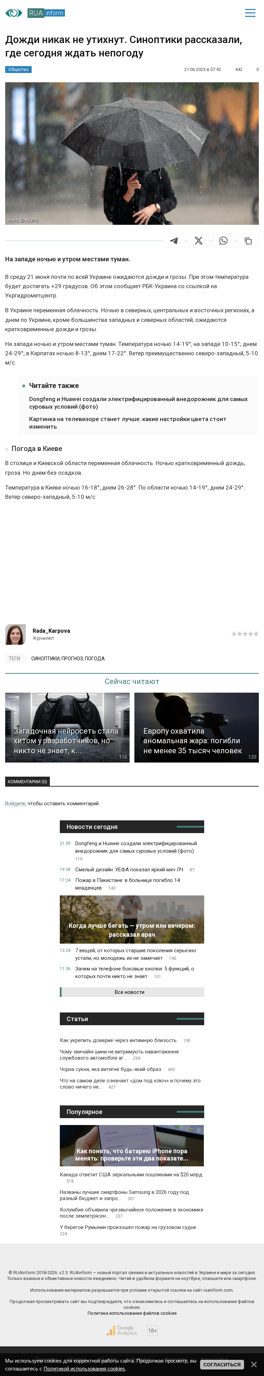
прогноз (72, 658)
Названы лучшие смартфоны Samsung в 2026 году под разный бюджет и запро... (124, 1195)
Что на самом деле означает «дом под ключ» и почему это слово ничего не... (130, 1084)
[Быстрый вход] (226, 13)
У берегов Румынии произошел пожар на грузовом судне (128, 1230)
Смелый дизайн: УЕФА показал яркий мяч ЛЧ (135, 869)
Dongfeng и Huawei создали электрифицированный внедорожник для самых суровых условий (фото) (138, 403)
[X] (198, 240)
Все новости (129, 992)
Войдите (15, 803)
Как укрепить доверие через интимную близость (125, 1040)
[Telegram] (174, 240)
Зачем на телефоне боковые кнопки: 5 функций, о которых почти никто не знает (134, 972)
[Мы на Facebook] (68, 1258)
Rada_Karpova (51, 631)
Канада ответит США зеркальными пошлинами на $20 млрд (131, 1178)
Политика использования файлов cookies (132, 1313)
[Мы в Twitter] (195, 1258)
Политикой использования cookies (84, 1369)
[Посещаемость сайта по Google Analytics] (122, 1330)
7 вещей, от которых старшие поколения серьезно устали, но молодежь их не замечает (135, 954)
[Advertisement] (132, 565)
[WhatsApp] (223, 240)
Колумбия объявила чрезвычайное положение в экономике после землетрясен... (132, 1213)
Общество (18, 69)
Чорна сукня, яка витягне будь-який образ (117, 1069)
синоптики (45, 658)
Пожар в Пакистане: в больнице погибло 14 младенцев (127, 884)
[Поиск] (202, 13)
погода (95, 658)
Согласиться (222, 1364)
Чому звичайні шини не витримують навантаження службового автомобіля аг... (119, 1055)
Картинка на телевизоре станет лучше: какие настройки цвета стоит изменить (128, 423)
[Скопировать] (248, 240)
